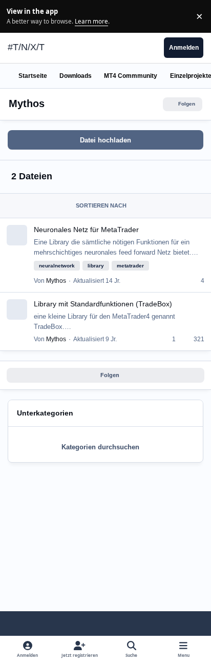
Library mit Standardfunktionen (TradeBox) (103, 304)
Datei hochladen (105, 140)
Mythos (56, 280)
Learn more (17, 15)
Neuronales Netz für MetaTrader (86, 229)
